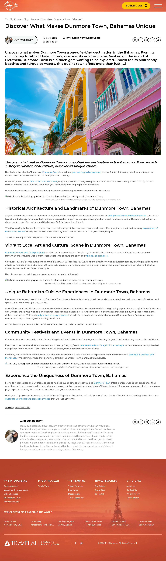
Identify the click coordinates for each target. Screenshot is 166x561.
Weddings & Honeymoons (16, 490)
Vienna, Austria (65, 525)
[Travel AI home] (20, 543)
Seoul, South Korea (93, 522)
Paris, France (10, 522)
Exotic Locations (11, 501)
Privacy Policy (133, 494)
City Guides (72, 38)
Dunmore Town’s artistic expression (24, 252)
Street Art (99, 494)
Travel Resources (90, 38)
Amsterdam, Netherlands (42, 525)
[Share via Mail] (146, 39)
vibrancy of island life (96, 256)
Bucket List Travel (12, 498)
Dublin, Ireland (119, 522)
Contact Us (131, 490)
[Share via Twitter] (135, 39)
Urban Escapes (11, 494)
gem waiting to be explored (86, 172)
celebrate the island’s (90, 345)
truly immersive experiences (52, 315)
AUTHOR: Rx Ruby (24, 40)
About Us (130, 486)
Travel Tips (100, 490)
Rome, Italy (36, 522)
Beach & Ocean (11, 486)
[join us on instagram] (81, 543)
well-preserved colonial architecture (127, 215)
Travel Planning (75, 486)
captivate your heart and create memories (27, 399)
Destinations (74, 494)
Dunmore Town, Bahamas (43, 181)
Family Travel (44, 486)
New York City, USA (13, 525)
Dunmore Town (50, 172)
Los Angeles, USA (66, 522)
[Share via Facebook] (140, 39)
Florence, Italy (145, 522)
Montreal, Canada (93, 525)
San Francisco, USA (120, 525)
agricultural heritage (113, 345)
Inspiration (73, 490)
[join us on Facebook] (76, 543)
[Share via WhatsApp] (152, 39)
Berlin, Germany (146, 525)
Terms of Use (132, 498)
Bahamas (9, 407)
